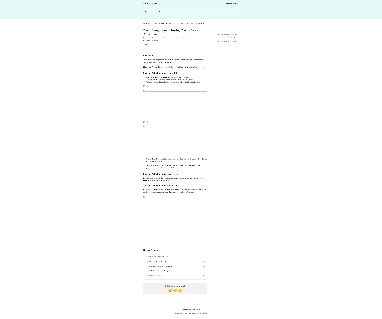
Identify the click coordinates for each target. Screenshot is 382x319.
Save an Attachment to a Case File (227, 34)
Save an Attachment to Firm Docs (227, 38)
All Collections (147, 23)
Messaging (169, 23)
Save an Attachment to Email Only (227, 41)
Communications (159, 23)
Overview (220, 31)
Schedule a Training (232, 3)
